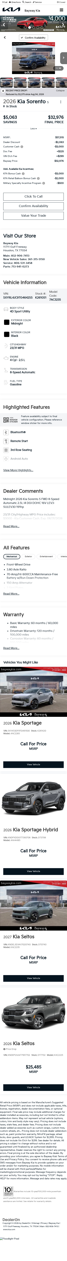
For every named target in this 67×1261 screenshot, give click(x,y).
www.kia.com (9, 1229)
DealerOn (26, 1223)
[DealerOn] (11, 1219)
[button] (5, 2)
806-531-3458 (23, 263)
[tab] (11, 556)
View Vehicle (33, 764)
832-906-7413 (20, 255)
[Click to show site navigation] (61, 10)
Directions (16, 2)
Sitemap (35, 1223)
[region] (33, 160)
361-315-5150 (36, 259)
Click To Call (34, 196)
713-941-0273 (20, 266)
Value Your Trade (33, 216)
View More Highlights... (18, 470)
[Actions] (61, 102)
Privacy (44, 1223)
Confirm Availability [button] (33, 206)
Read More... (11, 526)
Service (38, 2)
